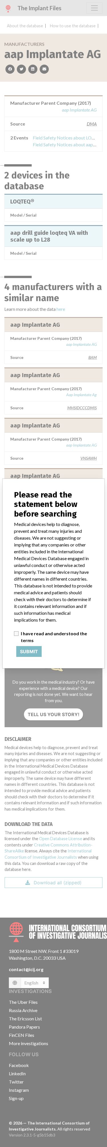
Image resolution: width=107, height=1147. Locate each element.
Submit (29, 651)
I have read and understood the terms (54, 637)
